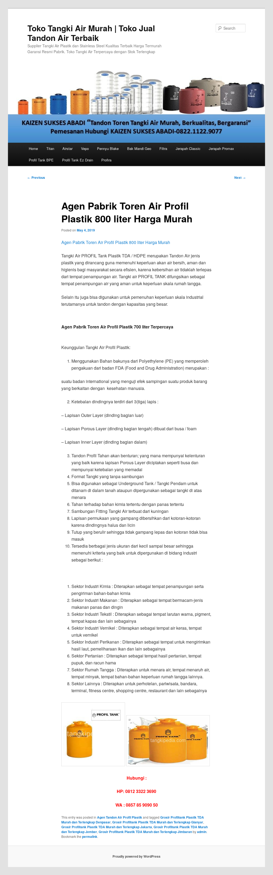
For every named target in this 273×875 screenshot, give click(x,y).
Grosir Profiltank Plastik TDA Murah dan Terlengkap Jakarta (106, 826)
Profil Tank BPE (41, 159)
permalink (89, 836)
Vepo (85, 148)
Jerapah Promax (221, 148)
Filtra (163, 148)
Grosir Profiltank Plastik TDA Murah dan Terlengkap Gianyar (157, 822)
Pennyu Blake (108, 148)
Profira (106, 159)
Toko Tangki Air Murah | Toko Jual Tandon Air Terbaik (91, 32)
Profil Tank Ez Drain (77, 159)
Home (33, 148)
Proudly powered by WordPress (136, 856)
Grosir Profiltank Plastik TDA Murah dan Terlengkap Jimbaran (145, 831)
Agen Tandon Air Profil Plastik (119, 817)
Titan (50, 148)
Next (240, 177)
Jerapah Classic (188, 148)
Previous (36, 177)
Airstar (67, 148)
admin (201, 831)
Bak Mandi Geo (139, 148)
